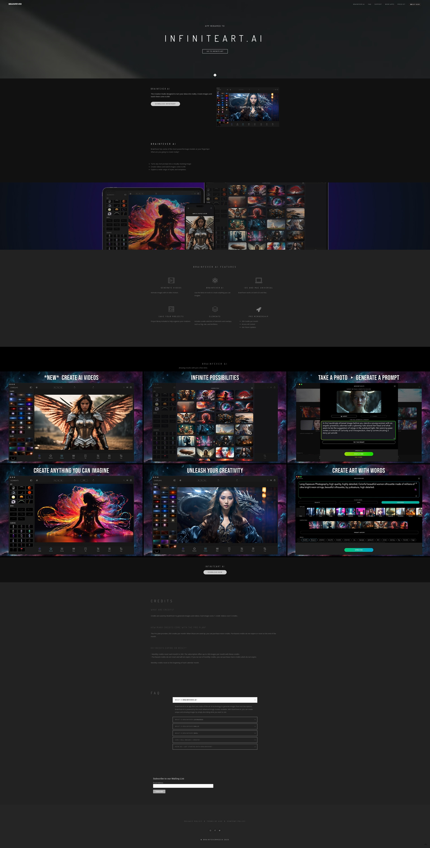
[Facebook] (215, 830)
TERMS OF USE (215, 821)
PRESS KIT (401, 4)
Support (378, 4)
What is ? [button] (186, 700)
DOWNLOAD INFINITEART (165, 104)
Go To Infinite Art (215, 51)
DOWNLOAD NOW (215, 572)
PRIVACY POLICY (193, 821)
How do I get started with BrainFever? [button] (193, 747)
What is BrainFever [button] (189, 720)
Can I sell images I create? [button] (187, 740)
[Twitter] (219, 830)
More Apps (389, 4)
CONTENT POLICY (236, 821)
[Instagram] (210, 830)
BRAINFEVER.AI (359, 4)
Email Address (158, 783)
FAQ (369, 4)
